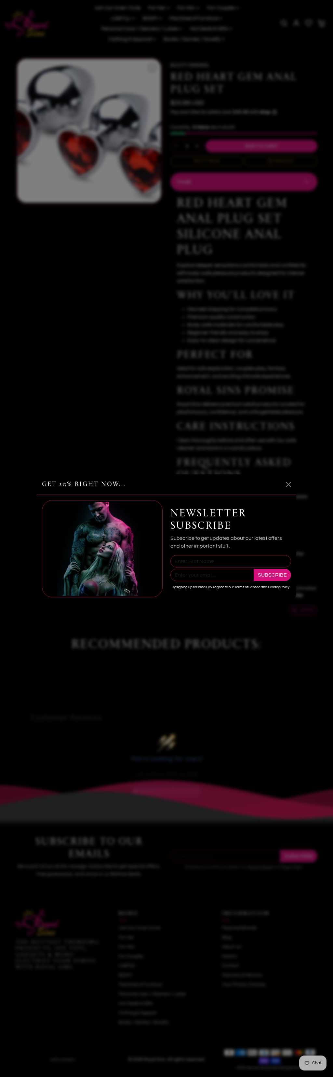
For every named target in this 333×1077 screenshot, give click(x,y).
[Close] (288, 484)
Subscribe (272, 575)
